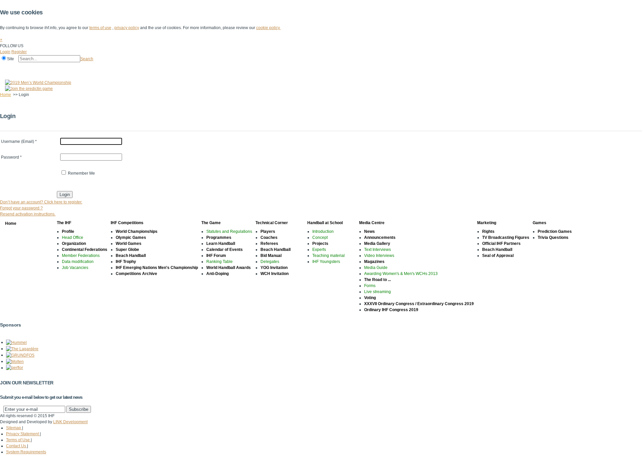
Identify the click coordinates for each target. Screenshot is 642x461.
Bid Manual (271, 255)
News (369, 231)
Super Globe (127, 249)
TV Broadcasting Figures (505, 237)
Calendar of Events (224, 249)
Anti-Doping (217, 273)
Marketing (240, 68)
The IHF (29, 68)
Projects (320, 243)
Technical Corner (129, 68)
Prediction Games (555, 231)
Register (19, 52)
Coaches (269, 237)
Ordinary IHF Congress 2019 (391, 309)
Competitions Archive (136, 273)
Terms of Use (18, 440)
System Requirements (26, 452)
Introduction (323, 231)
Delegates (269, 261)
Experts (319, 249)
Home (7, 68)
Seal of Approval (498, 255)
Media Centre (210, 68)
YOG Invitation (274, 267)
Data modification (78, 261)
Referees (269, 243)
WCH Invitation (274, 273)
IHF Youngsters (326, 261)
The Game (95, 68)
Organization (74, 243)
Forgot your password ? (21, 208)
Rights (488, 231)
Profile (68, 231)
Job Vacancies (75, 267)
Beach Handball (131, 255)
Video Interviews (379, 255)
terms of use (100, 27)
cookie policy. (268, 27)
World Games (128, 243)
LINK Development (70, 422)
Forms (370, 285)
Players (267, 231)
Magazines (374, 261)
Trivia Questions (553, 237)
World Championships (136, 231)
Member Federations (81, 255)
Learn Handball (220, 243)
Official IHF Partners (501, 243)
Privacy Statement (23, 434)
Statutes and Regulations (229, 231)
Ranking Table (219, 261)
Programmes (218, 237)
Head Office (72, 237)
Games (265, 68)
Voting (370, 297)
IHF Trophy (126, 261)
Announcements (380, 237)
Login (5, 52)
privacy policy (126, 27)
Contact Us (16, 446)
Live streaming (377, 291)
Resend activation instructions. (28, 214)
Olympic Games (131, 237)
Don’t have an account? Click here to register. (41, 202)
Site (10, 59)
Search (86, 59)
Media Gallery (377, 243)
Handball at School (171, 68)
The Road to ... (377, 279)
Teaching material (328, 255)
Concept (320, 237)
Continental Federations (84, 249)
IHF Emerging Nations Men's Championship (157, 267)
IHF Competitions (61, 68)
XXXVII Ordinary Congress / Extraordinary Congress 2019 (419, 303)
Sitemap (14, 428)
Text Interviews (377, 249)
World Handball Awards (228, 267)
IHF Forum (216, 255)
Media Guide (376, 267)
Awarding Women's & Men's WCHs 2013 (401, 273)
